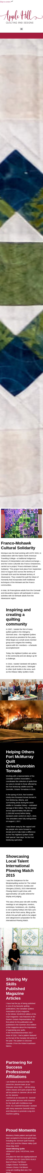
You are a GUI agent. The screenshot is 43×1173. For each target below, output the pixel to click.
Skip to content (5, 2)
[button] (21, 29)
